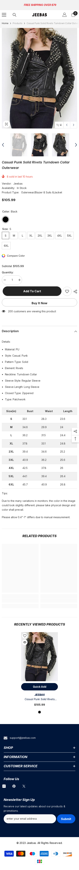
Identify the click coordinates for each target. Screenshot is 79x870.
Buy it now (39, 303)
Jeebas (18, 183)
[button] (67, 125)
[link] (20, 600)
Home (5, 23)
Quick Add (39, 686)
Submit (66, 819)
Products (17, 23)
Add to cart (31, 291)
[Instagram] (4, 786)
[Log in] (64, 15)
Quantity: (8, 272)
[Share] (74, 291)
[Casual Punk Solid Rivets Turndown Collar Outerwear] (39, 656)
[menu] (4, 14)
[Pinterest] (14, 786)
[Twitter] (24, 786)
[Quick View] (25, 642)
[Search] (14, 15)
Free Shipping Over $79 (40, 4)
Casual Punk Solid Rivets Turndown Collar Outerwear (39, 699)
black (39, 712)
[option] (39, 78)
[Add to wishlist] (67, 291)
